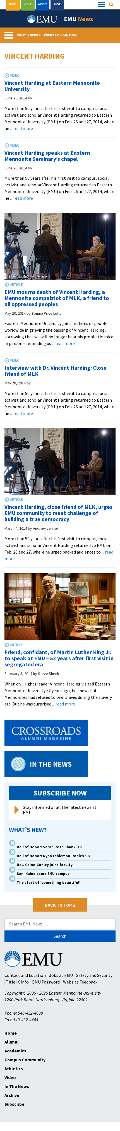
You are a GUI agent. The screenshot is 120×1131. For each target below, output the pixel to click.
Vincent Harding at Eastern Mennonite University (52, 85)
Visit (28, 4)
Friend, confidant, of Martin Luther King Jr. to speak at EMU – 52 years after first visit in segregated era (59, 658)
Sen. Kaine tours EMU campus (43, 873)
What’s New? (29, 35)
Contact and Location (25, 975)
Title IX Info (17, 982)
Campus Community (24, 1059)
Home (10, 1033)
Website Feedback (80, 982)
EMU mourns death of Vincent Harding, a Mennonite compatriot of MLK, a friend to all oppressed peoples (56, 297)
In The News (16, 1086)
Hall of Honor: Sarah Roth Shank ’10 (49, 847)
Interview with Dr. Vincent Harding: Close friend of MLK (55, 370)
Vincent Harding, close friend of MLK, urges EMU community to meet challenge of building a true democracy (58, 512)
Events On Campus (60, 35)
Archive (11, 1095)
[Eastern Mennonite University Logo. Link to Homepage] (42, 19)
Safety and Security (94, 975)
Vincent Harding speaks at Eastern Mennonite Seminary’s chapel (47, 155)
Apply (42, 4)
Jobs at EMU (61, 975)
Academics (15, 1051)
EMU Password (46, 982)
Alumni (11, 1042)
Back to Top (60, 905)
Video (10, 1077)
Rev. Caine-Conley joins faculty (45, 864)
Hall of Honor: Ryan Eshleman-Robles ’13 (53, 856)
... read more (21, 128)
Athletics (13, 1068)
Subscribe (14, 1104)
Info (12, 4)
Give (57, 4)
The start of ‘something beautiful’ (48, 882)
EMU (78, 19)
